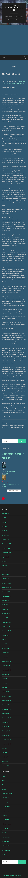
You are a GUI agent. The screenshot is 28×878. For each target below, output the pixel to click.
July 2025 (4, 561)
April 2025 (5, 570)
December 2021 (6, 696)
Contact (4, 785)
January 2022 (5, 691)
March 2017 (5, 761)
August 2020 (5, 722)
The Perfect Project (11, 74)
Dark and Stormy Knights (8, 471)
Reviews (4, 789)
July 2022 (4, 678)
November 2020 (6, 713)
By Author (6, 806)
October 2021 (6, 704)
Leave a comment (18, 77)
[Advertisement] (14, 40)
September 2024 (6, 596)
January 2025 (5, 578)
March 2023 (5, 648)
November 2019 (6, 744)
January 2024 (5, 618)
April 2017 (5, 757)
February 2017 (6, 765)
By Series (6, 811)
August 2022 (5, 674)
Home (3, 776)
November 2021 (6, 700)
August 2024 (5, 600)
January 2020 (5, 735)
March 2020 (5, 726)
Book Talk (4, 832)
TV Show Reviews (8, 793)
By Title (6, 802)
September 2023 (6, 631)
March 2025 (5, 574)
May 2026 (4, 526)
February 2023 (6, 652)
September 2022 (6, 670)
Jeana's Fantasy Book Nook (14, 7)
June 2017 (4, 748)
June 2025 (4, 565)
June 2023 (4, 644)
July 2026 (4, 517)
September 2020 (6, 717)
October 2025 (6, 548)
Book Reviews (7, 798)
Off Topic (4, 815)
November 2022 (6, 661)
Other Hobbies (7, 824)
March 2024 (5, 609)
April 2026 (5, 531)
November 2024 (6, 587)
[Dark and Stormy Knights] (4, 467)
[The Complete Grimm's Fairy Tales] (4, 480)
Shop (3, 854)
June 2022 (4, 683)
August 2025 (5, 557)
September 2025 (6, 552)
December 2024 (6, 583)
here (15, 87)
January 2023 (5, 657)
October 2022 (6, 665)
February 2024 (6, 613)
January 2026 (5, 539)
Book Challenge (7, 837)
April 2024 (5, 604)
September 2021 (6, 709)
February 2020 (6, 731)
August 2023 (5, 635)
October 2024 (6, 591)
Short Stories (5, 841)
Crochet (6, 828)
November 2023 (6, 622)
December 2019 (6, 739)
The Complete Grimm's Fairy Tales (11, 484)
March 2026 (5, 535)
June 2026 (4, 522)
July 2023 (4, 639)
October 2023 (6, 626)
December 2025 (6, 544)
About (3, 780)
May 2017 (4, 752)
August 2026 (5, 513)
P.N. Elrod (6, 473)
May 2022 (4, 687)
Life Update (6, 819)
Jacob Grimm (7, 486)
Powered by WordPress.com (11, 875)
